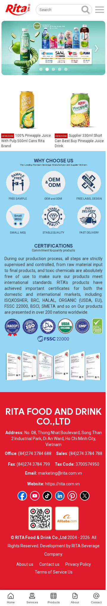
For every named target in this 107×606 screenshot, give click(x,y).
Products (54, 602)
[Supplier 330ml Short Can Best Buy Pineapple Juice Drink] (80, 109)
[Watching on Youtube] (35, 496)
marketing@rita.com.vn (60, 473)
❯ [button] (96, 48)
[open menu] (99, 10)
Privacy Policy (78, 564)
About (75, 602)
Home (11, 602)
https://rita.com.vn (62, 483)
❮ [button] (10, 48)
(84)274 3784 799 (33, 464)
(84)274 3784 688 (34, 453)
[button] (41, 69)
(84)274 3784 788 (85, 453)
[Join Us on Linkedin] (59, 496)
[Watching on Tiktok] (47, 496)
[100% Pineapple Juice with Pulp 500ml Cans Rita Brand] (26, 109)
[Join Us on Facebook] (22, 496)
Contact (96, 602)
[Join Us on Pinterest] (72, 496)
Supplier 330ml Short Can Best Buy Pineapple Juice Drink (79, 140)
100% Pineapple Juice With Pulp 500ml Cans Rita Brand (26, 140)
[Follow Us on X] (84, 496)
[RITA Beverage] (18, 9)
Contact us (49, 564)
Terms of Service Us (54, 572)
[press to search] (85, 9)
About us (24, 564)
